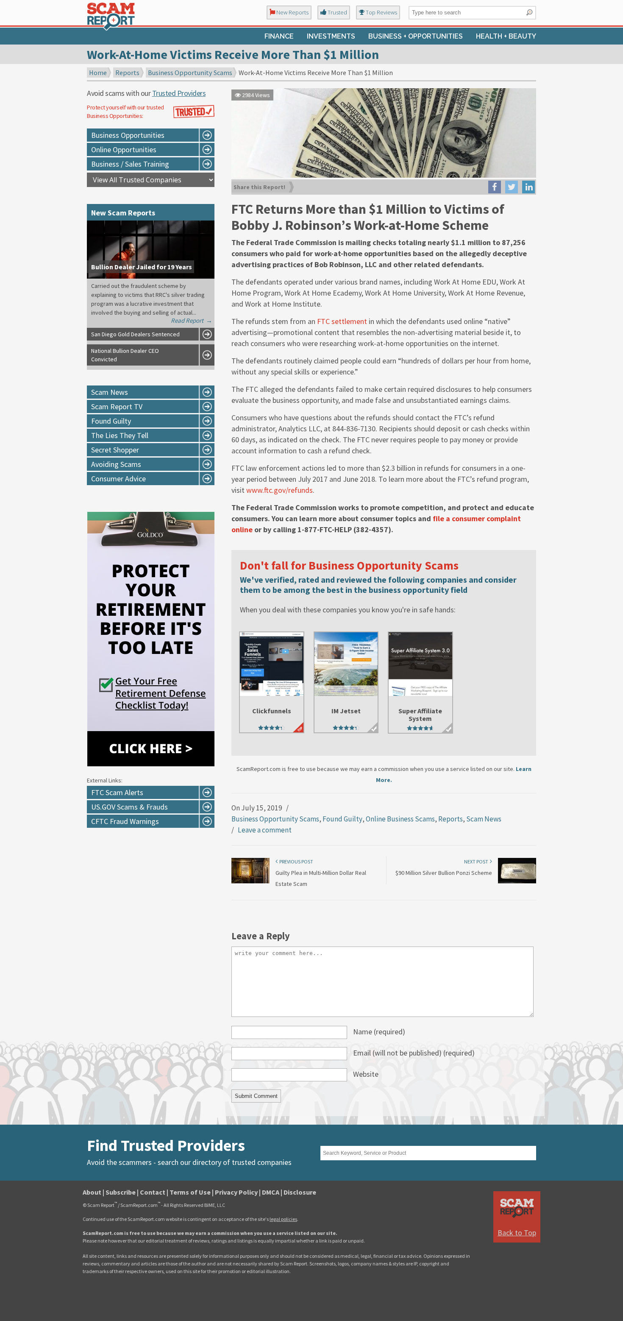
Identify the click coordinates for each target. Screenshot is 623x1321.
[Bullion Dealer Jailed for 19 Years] (150, 276)
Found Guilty (342, 819)
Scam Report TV (116, 406)
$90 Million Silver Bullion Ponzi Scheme (443, 873)
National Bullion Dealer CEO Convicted (125, 355)
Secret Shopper (115, 450)
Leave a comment (265, 830)
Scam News (483, 819)
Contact (152, 1192)
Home (98, 72)
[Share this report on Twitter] (511, 187)
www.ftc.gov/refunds (279, 490)
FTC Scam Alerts (117, 792)
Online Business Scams (400, 819)
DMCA (270, 1192)
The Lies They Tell (119, 435)
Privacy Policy (236, 1192)
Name (379, 1031)
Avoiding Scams (116, 464)
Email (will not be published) (414, 1053)
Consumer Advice (118, 478)
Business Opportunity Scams (190, 72)
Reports (127, 72)
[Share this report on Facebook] (494, 187)
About (92, 1192)
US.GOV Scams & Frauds (129, 807)
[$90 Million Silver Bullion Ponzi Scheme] (517, 881)
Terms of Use (190, 1192)
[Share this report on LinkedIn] (528, 187)
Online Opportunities (123, 149)
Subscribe (121, 1192)
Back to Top (517, 1232)
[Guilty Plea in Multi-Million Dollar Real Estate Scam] (250, 881)
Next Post (477, 861)
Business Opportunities (127, 135)
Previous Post (295, 861)
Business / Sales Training (130, 164)
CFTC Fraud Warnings (125, 821)
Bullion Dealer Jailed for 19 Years (141, 267)
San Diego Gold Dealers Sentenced (135, 334)
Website (365, 1074)
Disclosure (300, 1192)
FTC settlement (342, 321)
